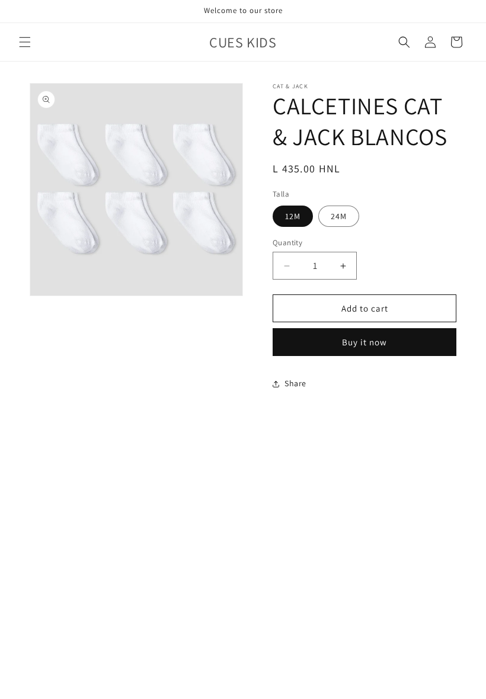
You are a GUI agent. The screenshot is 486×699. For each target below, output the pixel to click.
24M (339, 216)
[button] (25, 42)
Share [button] (295, 383)
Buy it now (364, 342)
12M (292, 216)
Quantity (287, 243)
